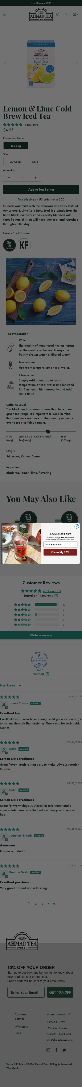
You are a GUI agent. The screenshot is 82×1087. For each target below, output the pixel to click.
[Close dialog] (76, 526)
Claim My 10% (60, 552)
